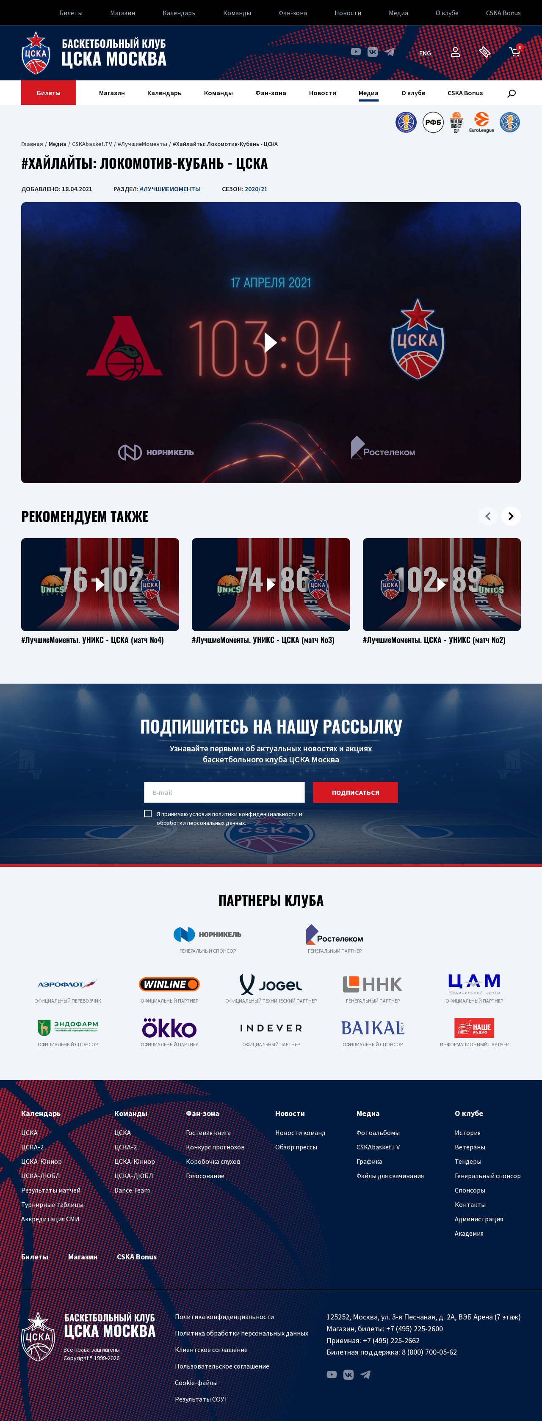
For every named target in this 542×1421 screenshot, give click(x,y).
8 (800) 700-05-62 (429, 1352)
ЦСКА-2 (32, 1147)
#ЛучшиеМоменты (142, 144)
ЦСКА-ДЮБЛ (40, 1175)
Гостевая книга (208, 1132)
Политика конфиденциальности (224, 1316)
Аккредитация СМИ (50, 1219)
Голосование (205, 1175)
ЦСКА (29, 1132)
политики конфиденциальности (255, 814)
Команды (237, 12)
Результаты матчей (50, 1190)
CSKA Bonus (503, 12)
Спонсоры (470, 1190)
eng (425, 53)
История (468, 1132)
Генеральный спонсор (488, 1175)
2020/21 (256, 188)
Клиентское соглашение (211, 1349)
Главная (32, 144)
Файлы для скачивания (390, 1175)
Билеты (71, 12)
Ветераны (470, 1147)
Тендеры (468, 1161)
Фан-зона (293, 12)
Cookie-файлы (196, 1382)
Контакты (470, 1204)
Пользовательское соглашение (222, 1366)
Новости (348, 12)
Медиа (398, 12)
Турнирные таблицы (52, 1204)
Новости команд (300, 1132)
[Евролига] (482, 122)
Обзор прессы (296, 1147)
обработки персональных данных (201, 823)
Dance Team (132, 1190)
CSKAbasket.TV (92, 144)
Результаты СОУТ (201, 1399)
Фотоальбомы (378, 1132)
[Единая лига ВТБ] (406, 122)
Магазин (122, 12)
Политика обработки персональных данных (241, 1333)
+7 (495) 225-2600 (414, 1328)
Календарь (179, 12)
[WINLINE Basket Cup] (456, 122)
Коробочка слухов (213, 1161)
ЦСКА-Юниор (41, 1161)
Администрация (479, 1219)
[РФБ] (433, 122)
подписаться (355, 792)
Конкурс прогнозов (215, 1147)
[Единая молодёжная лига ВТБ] (510, 122)
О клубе (447, 12)
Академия (469, 1233)
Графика (369, 1161)
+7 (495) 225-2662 (391, 1340)
